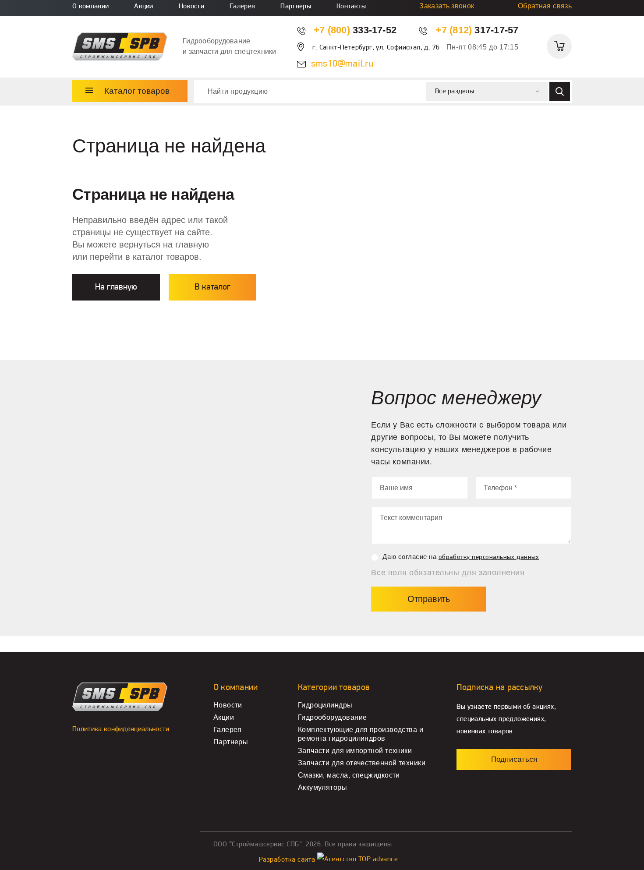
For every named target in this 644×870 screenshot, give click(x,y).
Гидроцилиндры (325, 705)
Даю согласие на (460, 557)
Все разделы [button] (454, 91)
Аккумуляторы (322, 787)
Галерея (242, 6)
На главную (116, 287)
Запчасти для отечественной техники (361, 763)
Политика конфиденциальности (121, 729)
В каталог (212, 287)
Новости (191, 6)
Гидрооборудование (332, 717)
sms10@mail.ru (342, 64)
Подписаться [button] (514, 759)
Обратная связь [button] (545, 6)
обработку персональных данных (489, 557)
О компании (90, 6)
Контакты (351, 6)
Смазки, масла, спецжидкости (349, 775)
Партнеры (295, 6)
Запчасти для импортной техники (355, 750)
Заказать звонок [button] (446, 6)
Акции (143, 6)
